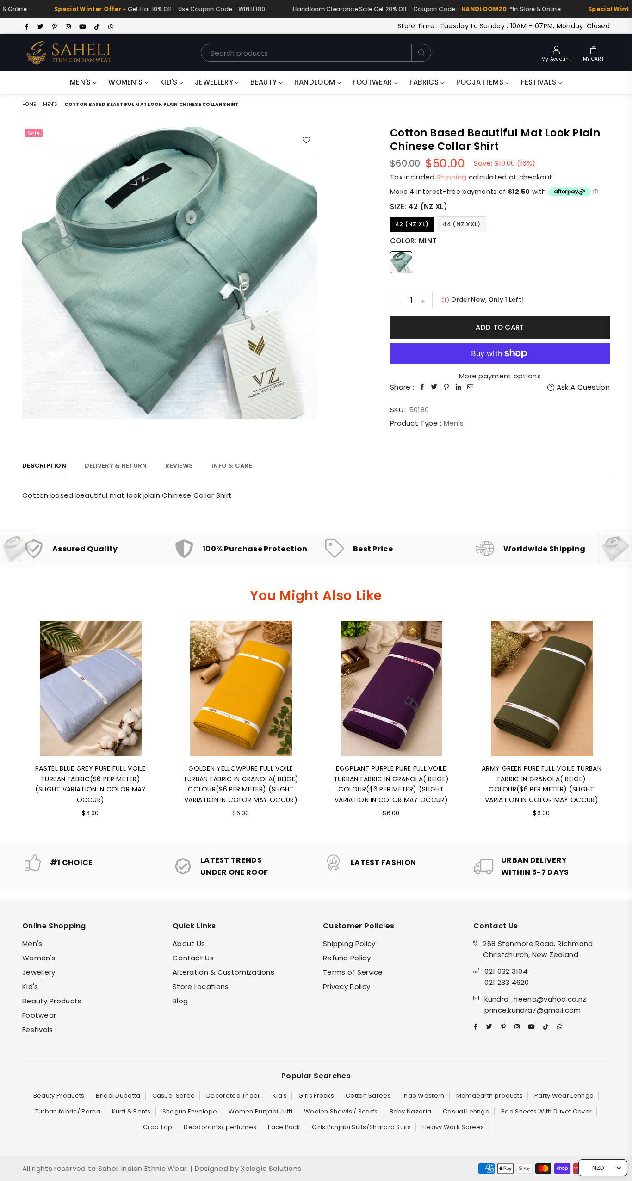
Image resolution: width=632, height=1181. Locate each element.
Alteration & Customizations (223, 972)
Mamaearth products (489, 1095)
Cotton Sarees (368, 1095)
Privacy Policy (346, 986)
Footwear (373, 82)
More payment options (500, 376)
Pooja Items (481, 82)
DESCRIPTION (44, 465)
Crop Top (157, 1127)
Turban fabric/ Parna (67, 1111)
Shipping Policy (349, 943)
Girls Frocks (316, 1095)
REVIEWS (179, 465)
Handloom (315, 82)
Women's (39, 958)
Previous (9, 724)
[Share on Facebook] (422, 387)
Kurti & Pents (131, 1111)
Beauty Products (52, 1001)
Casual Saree (173, 1095)
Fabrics (424, 82)
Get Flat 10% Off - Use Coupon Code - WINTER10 (136, 9)
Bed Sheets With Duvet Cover (546, 1111)
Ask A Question (582, 387)
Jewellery (215, 82)
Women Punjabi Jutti (260, 1111)
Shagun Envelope (189, 1111)
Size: (418, 206)
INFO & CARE (231, 465)
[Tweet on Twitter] (434, 387)
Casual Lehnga (466, 1111)
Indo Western (424, 1095)
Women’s (126, 82)
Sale (33, 133)
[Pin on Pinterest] (446, 387)
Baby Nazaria (411, 1111)
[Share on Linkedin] (458, 387)
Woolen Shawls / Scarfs (341, 1111)
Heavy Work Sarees (453, 1127)
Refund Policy (347, 958)
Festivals (539, 82)
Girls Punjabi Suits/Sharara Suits (361, 1127)
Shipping (451, 177)
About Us (189, 943)
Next (622, 724)
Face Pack (284, 1127)
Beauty (264, 82)
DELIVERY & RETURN (116, 465)
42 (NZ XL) (411, 224)
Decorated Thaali (233, 1095)
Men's (81, 82)
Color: (413, 241)
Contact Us (193, 958)
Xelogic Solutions (270, 1168)
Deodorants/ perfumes (220, 1127)
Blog (180, 1001)
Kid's (170, 82)
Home (29, 104)
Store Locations (201, 986)
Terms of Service (353, 972)
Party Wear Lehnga (564, 1095)
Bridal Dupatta (118, 1095)
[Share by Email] (471, 387)
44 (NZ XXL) (461, 224)
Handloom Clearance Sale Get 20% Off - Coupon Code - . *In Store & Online (404, 9)
